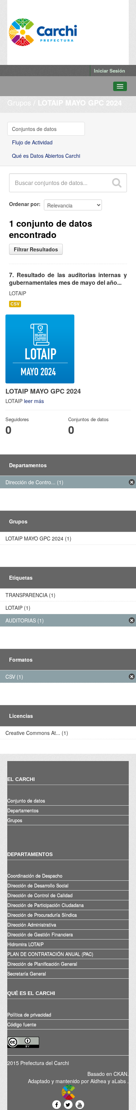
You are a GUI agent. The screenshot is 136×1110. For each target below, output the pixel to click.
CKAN (120, 1073)
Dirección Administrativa (31, 924)
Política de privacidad (29, 1014)
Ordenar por (24, 203)
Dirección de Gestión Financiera (40, 934)
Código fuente (21, 1024)
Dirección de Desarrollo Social (38, 885)
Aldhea (98, 1081)
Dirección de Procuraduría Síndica (42, 915)
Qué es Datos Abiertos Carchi (46, 155)
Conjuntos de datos (34, 128)
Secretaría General (26, 973)
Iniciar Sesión (109, 70)
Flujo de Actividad (32, 142)
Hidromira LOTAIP (25, 944)
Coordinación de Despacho (34, 875)
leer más (34, 400)
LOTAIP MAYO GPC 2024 (80, 102)
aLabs (119, 1081)
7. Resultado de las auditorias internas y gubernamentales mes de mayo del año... (68, 279)
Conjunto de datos (26, 800)
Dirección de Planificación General (42, 964)
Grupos (19, 102)
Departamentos (22, 810)
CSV (15, 304)
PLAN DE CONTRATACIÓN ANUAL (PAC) (50, 954)
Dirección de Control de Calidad (40, 895)
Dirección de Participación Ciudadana (45, 905)
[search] (116, 182)
